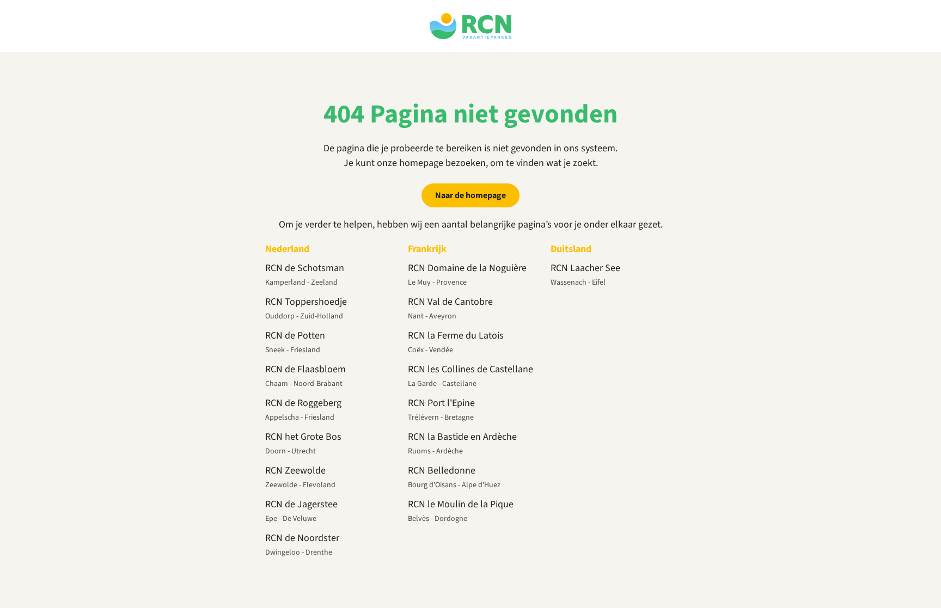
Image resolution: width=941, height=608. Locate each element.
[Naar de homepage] (470, 26)
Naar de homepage (470, 195)
